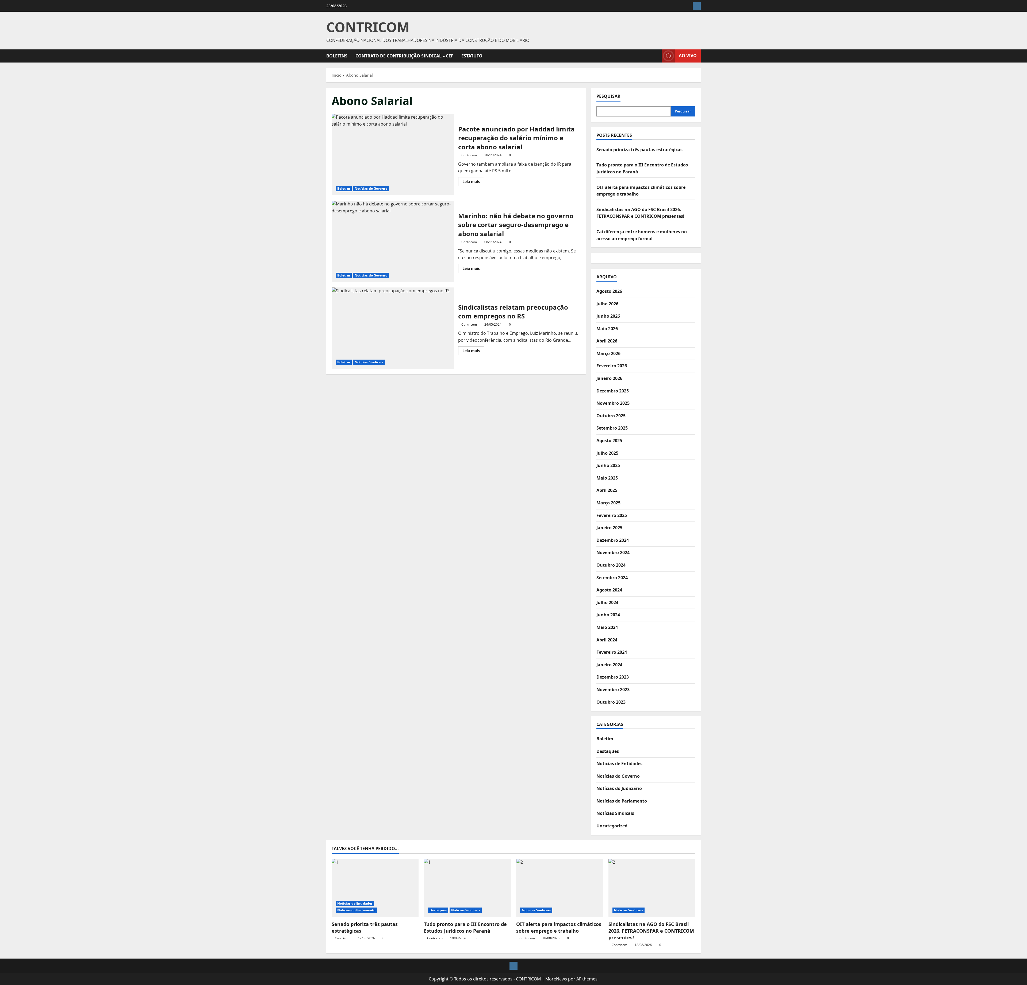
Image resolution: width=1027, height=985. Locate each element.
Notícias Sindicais (369, 362)
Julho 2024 (607, 602)
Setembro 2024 (612, 578)
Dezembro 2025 (612, 391)
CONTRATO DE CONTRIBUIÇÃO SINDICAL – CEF (404, 56)
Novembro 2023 (613, 689)
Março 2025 (608, 503)
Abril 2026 (606, 341)
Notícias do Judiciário (619, 788)
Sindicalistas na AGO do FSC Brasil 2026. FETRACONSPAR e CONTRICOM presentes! (651, 931)
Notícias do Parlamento (621, 801)
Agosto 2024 (609, 590)
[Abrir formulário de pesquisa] (656, 56)
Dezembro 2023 (612, 677)
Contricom (469, 155)
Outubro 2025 (611, 416)
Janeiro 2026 (609, 378)
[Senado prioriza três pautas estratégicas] (375, 888)
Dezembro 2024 (612, 540)
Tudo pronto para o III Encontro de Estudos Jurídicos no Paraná (465, 927)
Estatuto (471, 56)
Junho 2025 (608, 465)
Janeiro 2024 (609, 665)
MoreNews (556, 979)
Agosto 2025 (609, 440)
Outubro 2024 (611, 565)
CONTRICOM (367, 27)
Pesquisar (608, 96)
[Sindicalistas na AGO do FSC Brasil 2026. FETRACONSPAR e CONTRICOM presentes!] (651, 888)
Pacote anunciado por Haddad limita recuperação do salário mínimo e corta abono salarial (393, 154)
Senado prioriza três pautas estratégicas (639, 150)
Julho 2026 (607, 304)
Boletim (343, 188)
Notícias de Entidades (619, 763)
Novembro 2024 (613, 552)
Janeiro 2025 (609, 528)
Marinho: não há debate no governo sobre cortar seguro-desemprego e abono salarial (393, 241)
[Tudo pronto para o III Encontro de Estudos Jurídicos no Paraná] (467, 888)
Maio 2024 (607, 627)
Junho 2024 (608, 615)
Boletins (336, 56)
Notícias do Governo (371, 188)
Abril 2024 (606, 640)
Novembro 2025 (613, 403)
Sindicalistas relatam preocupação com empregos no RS (393, 328)
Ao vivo (688, 56)
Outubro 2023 (611, 702)
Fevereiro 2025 (611, 515)
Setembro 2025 (612, 428)
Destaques (607, 751)
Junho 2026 (608, 316)
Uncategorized (611, 826)
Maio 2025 (607, 478)
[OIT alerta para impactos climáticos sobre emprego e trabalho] (559, 888)
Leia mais (473, 182)
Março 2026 (608, 353)
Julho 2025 (607, 453)
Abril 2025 (606, 490)
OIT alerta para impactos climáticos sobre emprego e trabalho (558, 927)
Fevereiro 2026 (611, 366)
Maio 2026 (607, 329)
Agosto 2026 (609, 291)
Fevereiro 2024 (611, 652)
